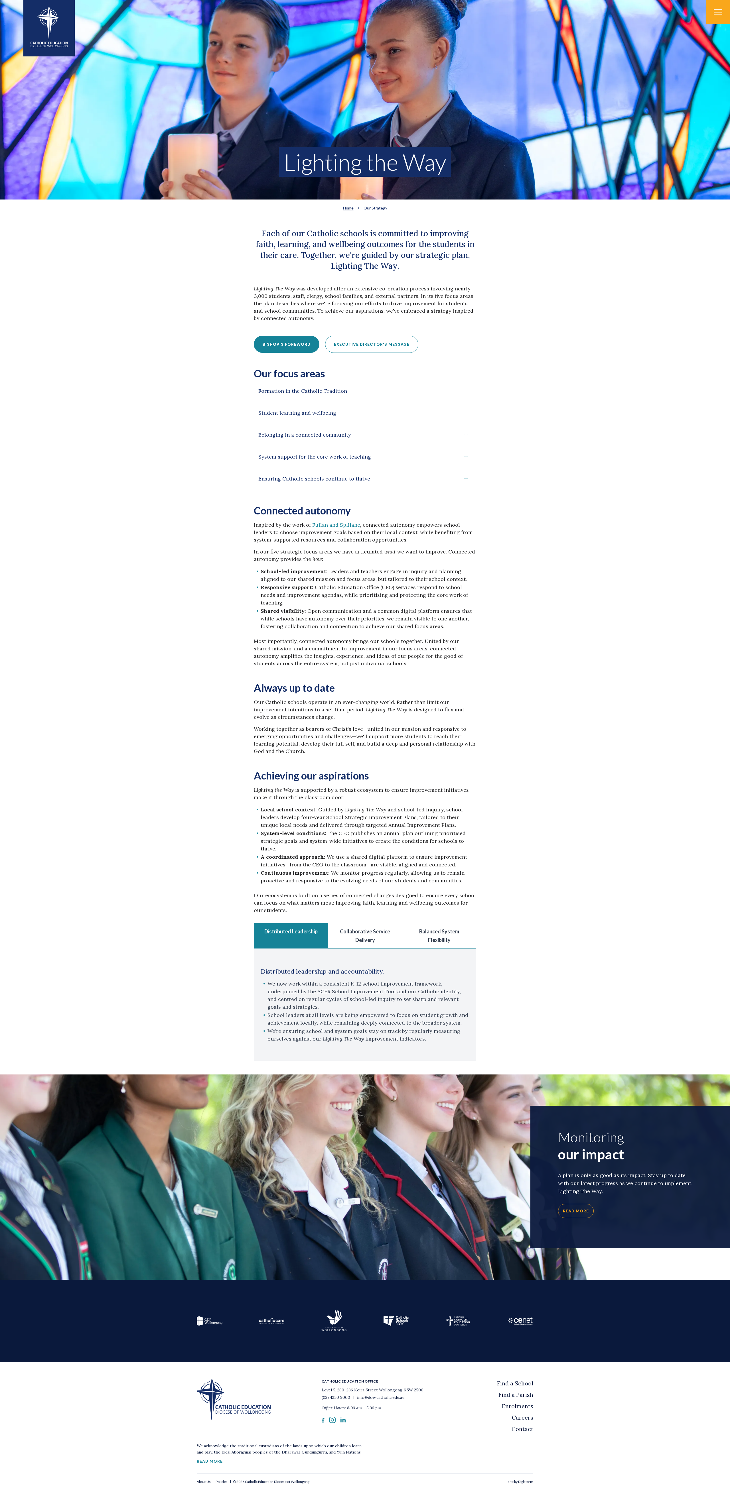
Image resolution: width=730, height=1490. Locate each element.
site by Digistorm (520, 1481)
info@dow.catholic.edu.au (380, 1397)
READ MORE (210, 1461)
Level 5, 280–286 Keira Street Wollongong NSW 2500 (372, 1390)
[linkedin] (343, 1421)
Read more (576, 1211)
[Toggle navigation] (718, 12)
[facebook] (323, 1421)
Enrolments (517, 1406)
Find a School (515, 1383)
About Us (204, 1481)
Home (348, 207)
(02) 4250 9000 (336, 1397)
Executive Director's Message (371, 344)
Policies (221, 1481)
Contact (522, 1428)
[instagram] (332, 1421)
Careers (522, 1417)
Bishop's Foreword (287, 344)
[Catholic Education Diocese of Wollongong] (49, 28)
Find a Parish (515, 1394)
